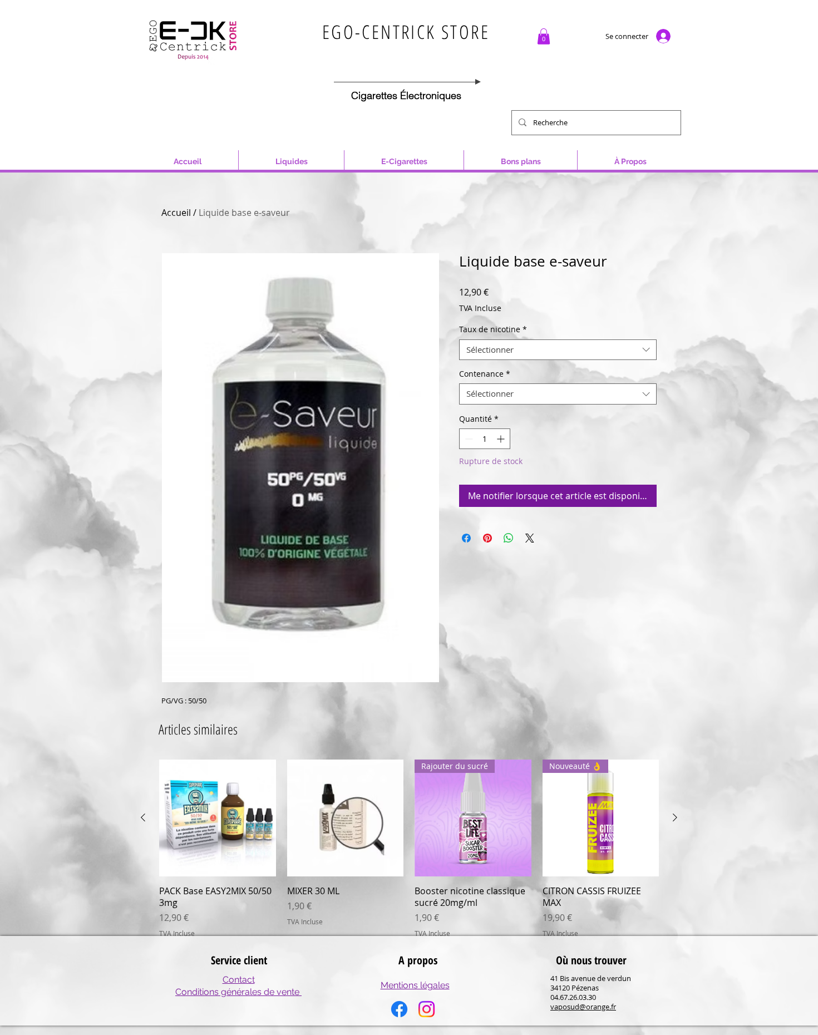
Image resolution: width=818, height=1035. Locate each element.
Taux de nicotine (493, 329)
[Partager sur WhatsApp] (508, 538)
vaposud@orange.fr (583, 1007)
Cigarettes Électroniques (406, 95)
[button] (543, 36)
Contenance (484, 374)
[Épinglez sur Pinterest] (487, 538)
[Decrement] (468, 438)
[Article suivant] (675, 817)
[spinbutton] (485, 438)
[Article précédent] (143, 817)
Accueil (176, 212)
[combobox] (558, 350)
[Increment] (502, 438)
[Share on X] (529, 538)
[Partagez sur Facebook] (466, 538)
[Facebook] (399, 1009)
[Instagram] (426, 1009)
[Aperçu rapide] (217, 818)
